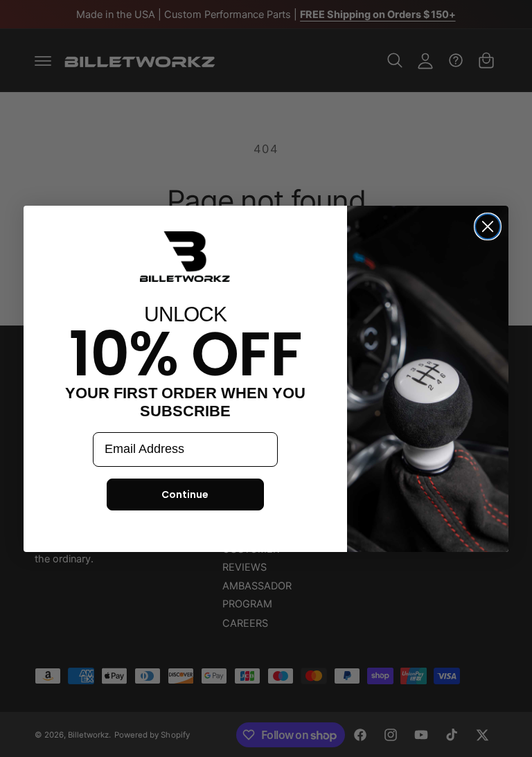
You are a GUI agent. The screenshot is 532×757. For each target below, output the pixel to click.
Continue (185, 494)
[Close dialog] (487, 226)
